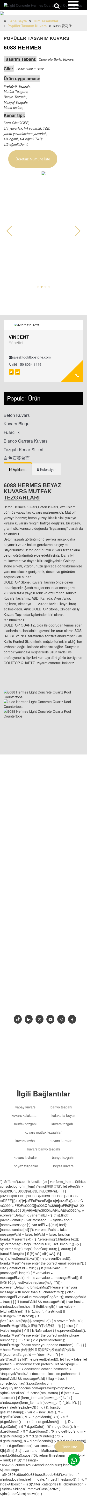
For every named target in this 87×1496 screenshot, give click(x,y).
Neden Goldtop (55, 995)
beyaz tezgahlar (26, 1165)
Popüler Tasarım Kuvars (27, 25)
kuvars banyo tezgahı (43, 1149)
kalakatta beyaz (63, 1115)
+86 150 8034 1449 (26, 364)
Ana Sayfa (18, 20)
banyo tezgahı (61, 1107)
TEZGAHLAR (25, 995)
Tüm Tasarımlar (45, 20)
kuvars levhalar (25, 1157)
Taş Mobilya (21, 976)
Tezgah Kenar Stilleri (23, 449)
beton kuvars (17, 415)
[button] (77, 231)
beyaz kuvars (63, 1165)
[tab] (18, 469)
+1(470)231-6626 (31, 957)
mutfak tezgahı (25, 1123)
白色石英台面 (17, 458)
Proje (35, 1003)
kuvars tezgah (62, 1123)
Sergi (66, 1003)
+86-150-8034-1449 (32, 948)
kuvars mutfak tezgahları (43, 1132)
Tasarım (43, 988)
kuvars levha (25, 1140)
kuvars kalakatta (24, 1115)
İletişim (51, 1003)
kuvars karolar (61, 1140)
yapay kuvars (25, 1107)
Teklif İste (69, 1446)
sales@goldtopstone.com (31, 357)
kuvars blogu (16, 423)
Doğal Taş (43, 976)
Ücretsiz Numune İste (32, 158)
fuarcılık (12, 432)
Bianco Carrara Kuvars (26, 441)
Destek (19, 1003)
